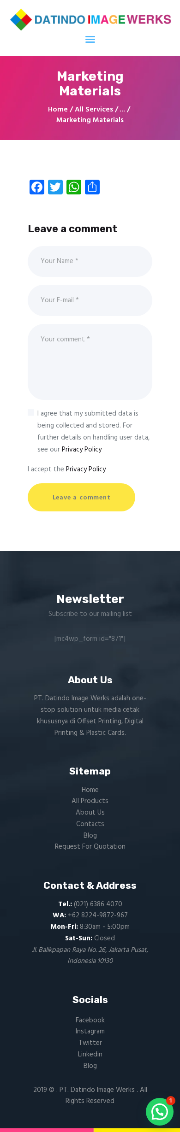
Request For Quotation (90, 846)
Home (58, 110)
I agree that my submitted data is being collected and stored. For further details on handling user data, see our (93, 431)
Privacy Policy (82, 449)
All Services (94, 110)
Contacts (90, 824)
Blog (90, 835)
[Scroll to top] (160, 1116)
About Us (90, 812)
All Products (90, 801)
